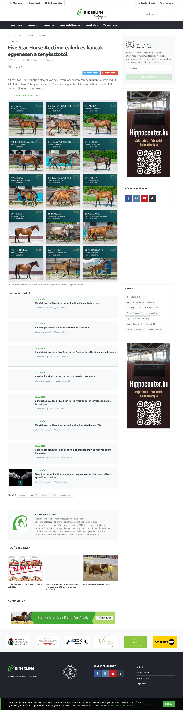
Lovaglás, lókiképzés (69, 25)
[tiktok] (152, 198)
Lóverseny (32, 25)
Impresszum (143, 678)
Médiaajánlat (143, 672)
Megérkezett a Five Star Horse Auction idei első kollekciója (68, 425)
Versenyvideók (110, 25)
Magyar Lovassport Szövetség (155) (141, 324)
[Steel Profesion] (77, 642)
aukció (33, 495)
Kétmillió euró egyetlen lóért (96, 584)
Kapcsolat (141, 683)
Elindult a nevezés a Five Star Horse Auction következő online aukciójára (75, 352)
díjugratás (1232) (133, 297)
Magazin (17, 36)
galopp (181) (153, 313)
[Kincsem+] (165, 642)
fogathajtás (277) (134, 308)
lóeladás (44, 495)
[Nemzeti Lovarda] (47, 642)
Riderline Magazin (17, 60)
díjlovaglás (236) (151, 308)
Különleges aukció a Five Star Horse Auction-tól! (62, 327)
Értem (169, 704)
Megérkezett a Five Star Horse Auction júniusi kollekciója (67, 303)
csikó (54, 495)
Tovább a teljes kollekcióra (25, 95)
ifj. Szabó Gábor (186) (135, 313)
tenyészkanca (65, 495)
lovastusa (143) (155, 329)
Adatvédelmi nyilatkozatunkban (120, 705)
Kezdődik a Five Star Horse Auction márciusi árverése (65, 376)
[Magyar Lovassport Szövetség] (18, 642)
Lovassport (16, 25)
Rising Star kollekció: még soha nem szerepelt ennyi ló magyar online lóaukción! (62, 587)
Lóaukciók (13, 42)
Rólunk (140, 667)
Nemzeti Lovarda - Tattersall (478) (140, 302)
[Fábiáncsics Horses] (106, 642)
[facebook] (128, 198)
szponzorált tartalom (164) (138, 319)
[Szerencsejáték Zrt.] (135, 642)
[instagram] (136, 198)
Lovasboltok (91, 25)
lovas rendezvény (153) (136, 329)
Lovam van (48, 25)
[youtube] (144, 198)
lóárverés (22, 495)
